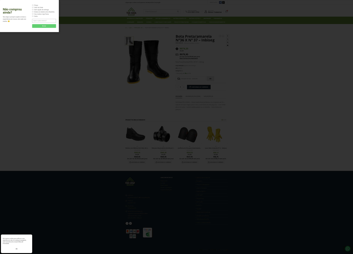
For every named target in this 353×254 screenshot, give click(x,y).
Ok (16, 249)
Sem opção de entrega (41, 10)
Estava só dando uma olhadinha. (44, 12)
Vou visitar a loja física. (41, 14)
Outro (36, 16)
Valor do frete (38, 7)
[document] (176, 127)
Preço (36, 5)
